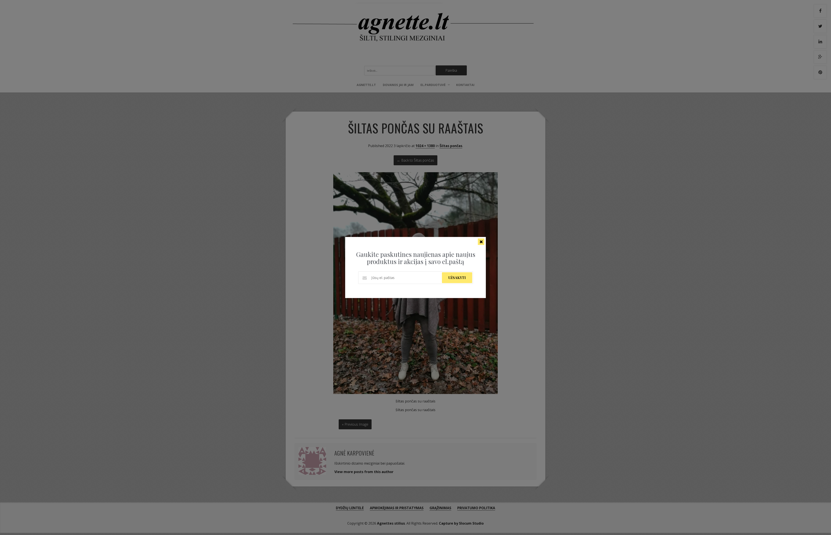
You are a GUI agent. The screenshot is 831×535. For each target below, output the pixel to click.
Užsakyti (457, 277)
